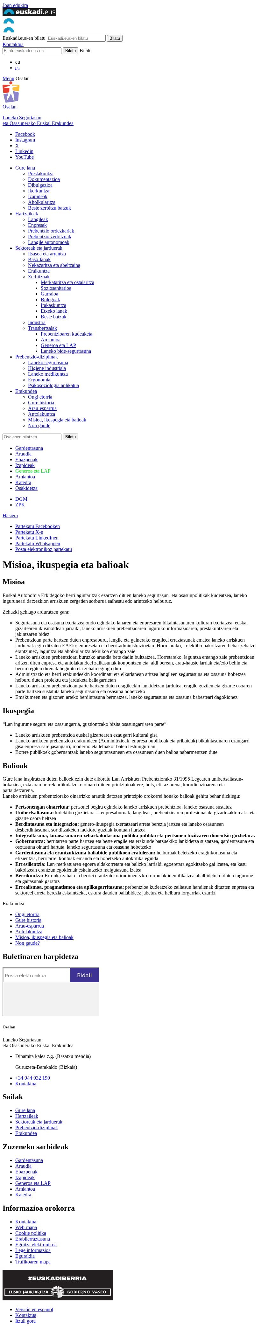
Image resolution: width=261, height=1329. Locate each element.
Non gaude (39, 425)
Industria (37, 322)
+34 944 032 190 (32, 1078)
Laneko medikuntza (48, 374)
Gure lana (25, 167)
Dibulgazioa (40, 185)
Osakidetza (26, 488)
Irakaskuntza (53, 305)
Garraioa (49, 293)
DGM (21, 499)
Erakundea (26, 391)
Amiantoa (50, 339)
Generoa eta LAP (58, 345)
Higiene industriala (47, 368)
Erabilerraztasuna (32, 1239)
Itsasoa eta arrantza (47, 253)
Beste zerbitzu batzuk (49, 208)
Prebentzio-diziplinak (36, 356)
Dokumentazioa (44, 179)
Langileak (38, 219)
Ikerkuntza (38, 190)
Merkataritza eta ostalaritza (67, 282)
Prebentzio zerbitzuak (49, 236)
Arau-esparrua (42, 408)
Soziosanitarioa (56, 288)
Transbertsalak (42, 328)
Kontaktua (13, 44)
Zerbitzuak (39, 276)
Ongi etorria (40, 397)
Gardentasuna (29, 448)
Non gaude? (27, 943)
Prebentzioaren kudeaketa (66, 334)
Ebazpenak (26, 459)
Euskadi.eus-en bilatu (24, 38)
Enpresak (37, 225)
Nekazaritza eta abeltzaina (54, 265)
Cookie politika (30, 1233)
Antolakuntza (41, 414)
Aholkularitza (41, 202)
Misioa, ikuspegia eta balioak (57, 419)
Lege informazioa (33, 1250)
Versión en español (34, 1309)
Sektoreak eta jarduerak (38, 248)
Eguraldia (25, 1256)
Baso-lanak (39, 259)
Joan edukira (15, 5)
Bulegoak (50, 299)
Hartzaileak (26, 213)
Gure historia (41, 402)
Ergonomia (39, 379)
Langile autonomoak (48, 242)
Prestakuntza (40, 173)
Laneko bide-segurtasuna (66, 351)
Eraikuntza (39, 271)
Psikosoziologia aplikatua (53, 385)
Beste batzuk (54, 316)
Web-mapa (26, 1227)
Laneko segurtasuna (48, 362)
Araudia (23, 453)
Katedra (23, 482)
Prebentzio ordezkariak (51, 230)
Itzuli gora (25, 1321)
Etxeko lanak (54, 311)
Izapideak (37, 196)
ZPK (20, 504)
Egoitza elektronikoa (36, 1244)
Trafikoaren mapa (33, 1261)
